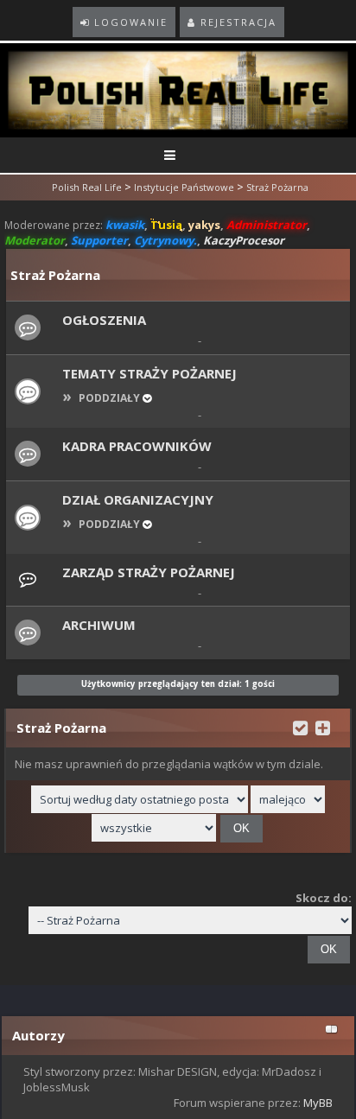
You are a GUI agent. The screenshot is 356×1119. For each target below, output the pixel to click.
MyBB (318, 1102)
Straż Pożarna (277, 187)
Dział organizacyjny (137, 499)
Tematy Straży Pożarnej (149, 373)
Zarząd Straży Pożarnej (148, 572)
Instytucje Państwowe (184, 187)
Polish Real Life (87, 187)
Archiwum (99, 624)
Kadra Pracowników (137, 446)
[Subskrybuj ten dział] (322, 726)
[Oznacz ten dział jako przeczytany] (300, 726)
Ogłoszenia (104, 319)
